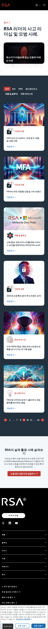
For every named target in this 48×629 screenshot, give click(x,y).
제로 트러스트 (27, 94)
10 (27, 420)
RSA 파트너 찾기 (8, 603)
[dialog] (24, 617)
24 (38, 420)
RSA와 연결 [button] (13, 515)
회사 (3, 574)
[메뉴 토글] (44, 5)
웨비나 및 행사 (7, 597)
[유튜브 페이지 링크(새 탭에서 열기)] (16, 523)
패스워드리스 (31, 89)
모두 (7, 89)
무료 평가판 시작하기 (10, 592)
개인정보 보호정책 (23, 619)
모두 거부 (21, 626)
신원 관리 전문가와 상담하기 (23, 474)
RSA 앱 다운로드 (10, 586)
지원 (3, 558)
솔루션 (4, 542)
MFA (20, 89)
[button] (39, 5)
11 (31, 420)
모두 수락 (37, 626)
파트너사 (5, 566)
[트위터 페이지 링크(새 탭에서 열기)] (3, 523)
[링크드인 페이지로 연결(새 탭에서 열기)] (9, 523)
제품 (3, 534)
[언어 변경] (37, 5)
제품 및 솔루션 (11, 94)
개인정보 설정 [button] (8, 626)
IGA (14, 89)
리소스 (4, 550)
